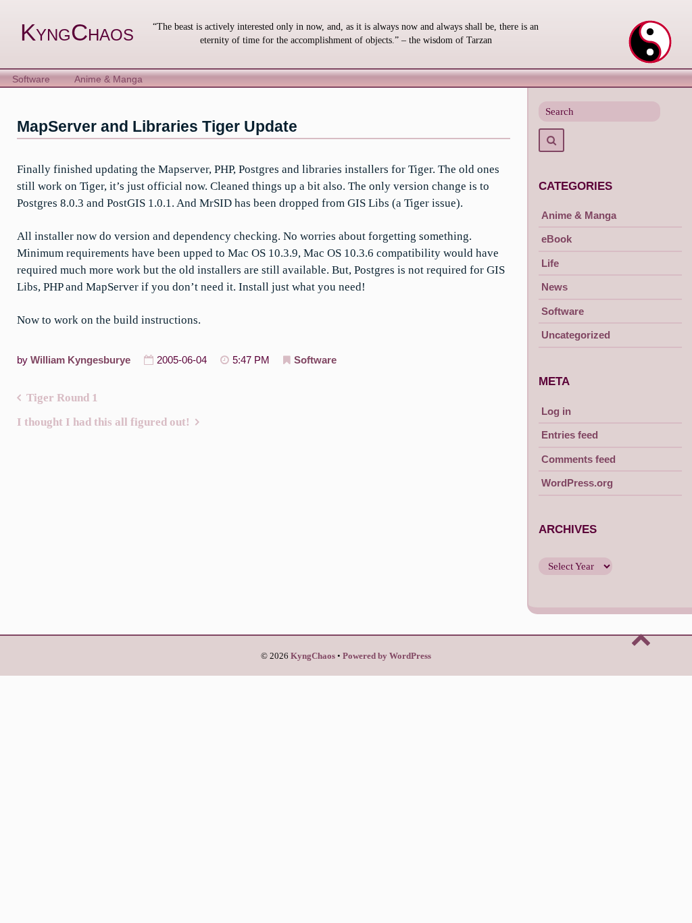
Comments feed (578, 459)
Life (550, 263)
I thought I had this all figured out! (103, 422)
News (554, 287)
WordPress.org (577, 483)
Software (31, 79)
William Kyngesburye (80, 360)
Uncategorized (575, 335)
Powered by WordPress (387, 656)
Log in (556, 411)
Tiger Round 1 (62, 397)
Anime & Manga (108, 79)
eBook (556, 239)
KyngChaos (77, 32)
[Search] (551, 140)
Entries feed (569, 435)
